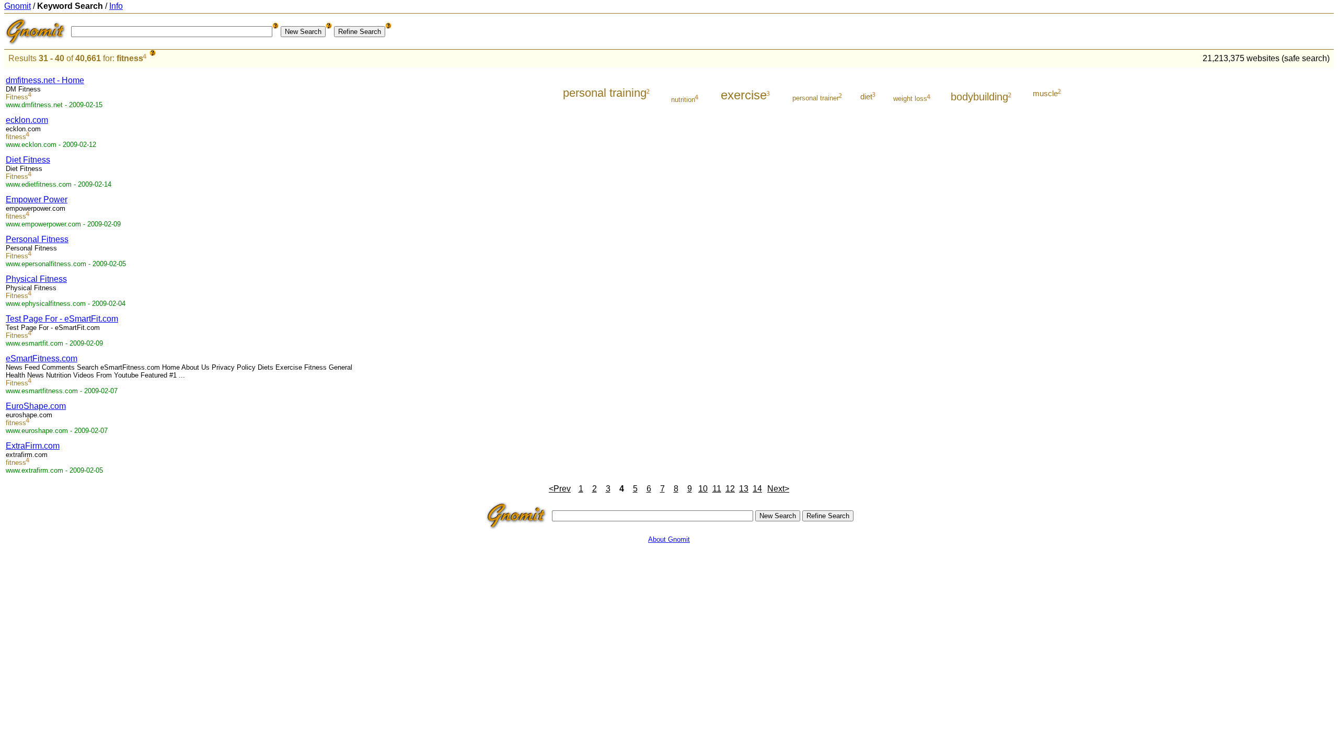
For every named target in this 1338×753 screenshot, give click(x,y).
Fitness (17, 97)
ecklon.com (27, 120)
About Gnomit (669, 539)
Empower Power (36, 199)
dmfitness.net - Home (45, 80)
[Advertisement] (1290, 226)
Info (116, 6)
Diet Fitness (28, 159)
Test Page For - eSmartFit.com (62, 318)
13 (743, 488)
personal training (605, 92)
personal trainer (815, 98)
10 (703, 488)
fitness (130, 58)
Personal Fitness (37, 239)
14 (757, 488)
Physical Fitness (36, 279)
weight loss (910, 98)
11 (716, 488)
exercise (744, 95)
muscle (1045, 93)
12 (730, 488)
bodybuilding (979, 96)
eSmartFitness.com (41, 358)
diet (866, 96)
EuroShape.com (36, 406)
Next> (778, 488)
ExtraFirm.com (33, 445)
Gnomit (17, 6)
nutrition (683, 100)
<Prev (560, 488)
